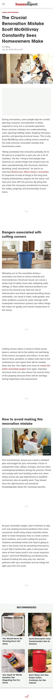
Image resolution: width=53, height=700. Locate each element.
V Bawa (7, 47)
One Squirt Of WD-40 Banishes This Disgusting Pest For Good (12, 679)
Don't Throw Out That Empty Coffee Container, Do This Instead (38, 679)
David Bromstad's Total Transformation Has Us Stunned (40, 641)
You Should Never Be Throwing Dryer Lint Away (12, 641)
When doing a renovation (36, 171)
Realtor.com (17, 171)
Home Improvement (10, 12)
